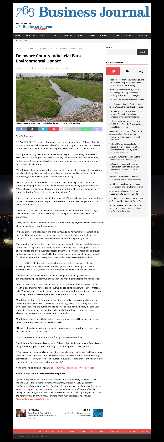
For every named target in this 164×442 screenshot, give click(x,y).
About (29, 35)
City (80, 35)
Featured (128, 35)
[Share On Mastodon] (97, 129)
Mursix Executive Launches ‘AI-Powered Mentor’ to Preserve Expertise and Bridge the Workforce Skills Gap (126, 208)
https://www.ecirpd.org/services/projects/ (73, 367)
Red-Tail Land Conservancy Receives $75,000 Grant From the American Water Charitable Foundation (126, 124)
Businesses (105, 35)
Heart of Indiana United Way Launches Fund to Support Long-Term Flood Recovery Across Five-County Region (125, 93)
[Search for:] (135, 40)
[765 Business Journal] (82, 18)
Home (18, 35)
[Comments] (141, 71)
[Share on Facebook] (21, 129)
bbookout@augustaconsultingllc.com (32, 399)
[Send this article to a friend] (64, 129)
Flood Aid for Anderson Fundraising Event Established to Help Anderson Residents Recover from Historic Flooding (126, 83)
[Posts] (113, 71)
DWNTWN (68, 35)
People (43, 35)
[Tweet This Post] (32, 129)
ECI (117, 35)
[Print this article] (75, 129)
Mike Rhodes (39, 68)
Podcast (143, 35)
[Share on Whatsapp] (86, 129)
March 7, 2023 (25, 68)
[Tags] (127, 71)
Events (55, 35)
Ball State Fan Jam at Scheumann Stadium (126, 99)
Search (109, 47)
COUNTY (91, 35)
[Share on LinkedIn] (43, 129)
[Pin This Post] (53, 129)
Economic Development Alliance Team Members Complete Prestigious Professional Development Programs (125, 114)
